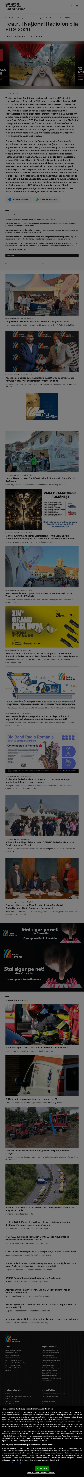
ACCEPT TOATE (42, 1468)
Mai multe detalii (62, 1419)
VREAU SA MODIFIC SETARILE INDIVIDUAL (41, 1473)
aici (18, 1433)
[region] (42, 1441)
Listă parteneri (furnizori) (11, 1463)
